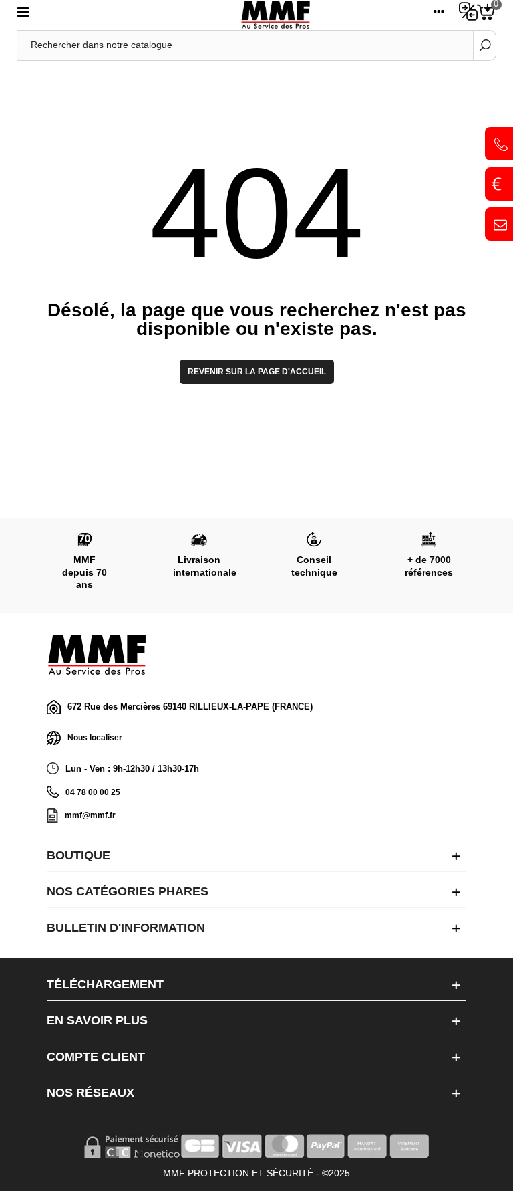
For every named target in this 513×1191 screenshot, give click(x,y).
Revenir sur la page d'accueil (257, 371)
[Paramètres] (439, 14)
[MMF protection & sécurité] (275, 15)
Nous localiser (94, 737)
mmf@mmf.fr (90, 815)
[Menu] (22, 14)
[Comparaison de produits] (465, 14)
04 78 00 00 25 (92, 792)
